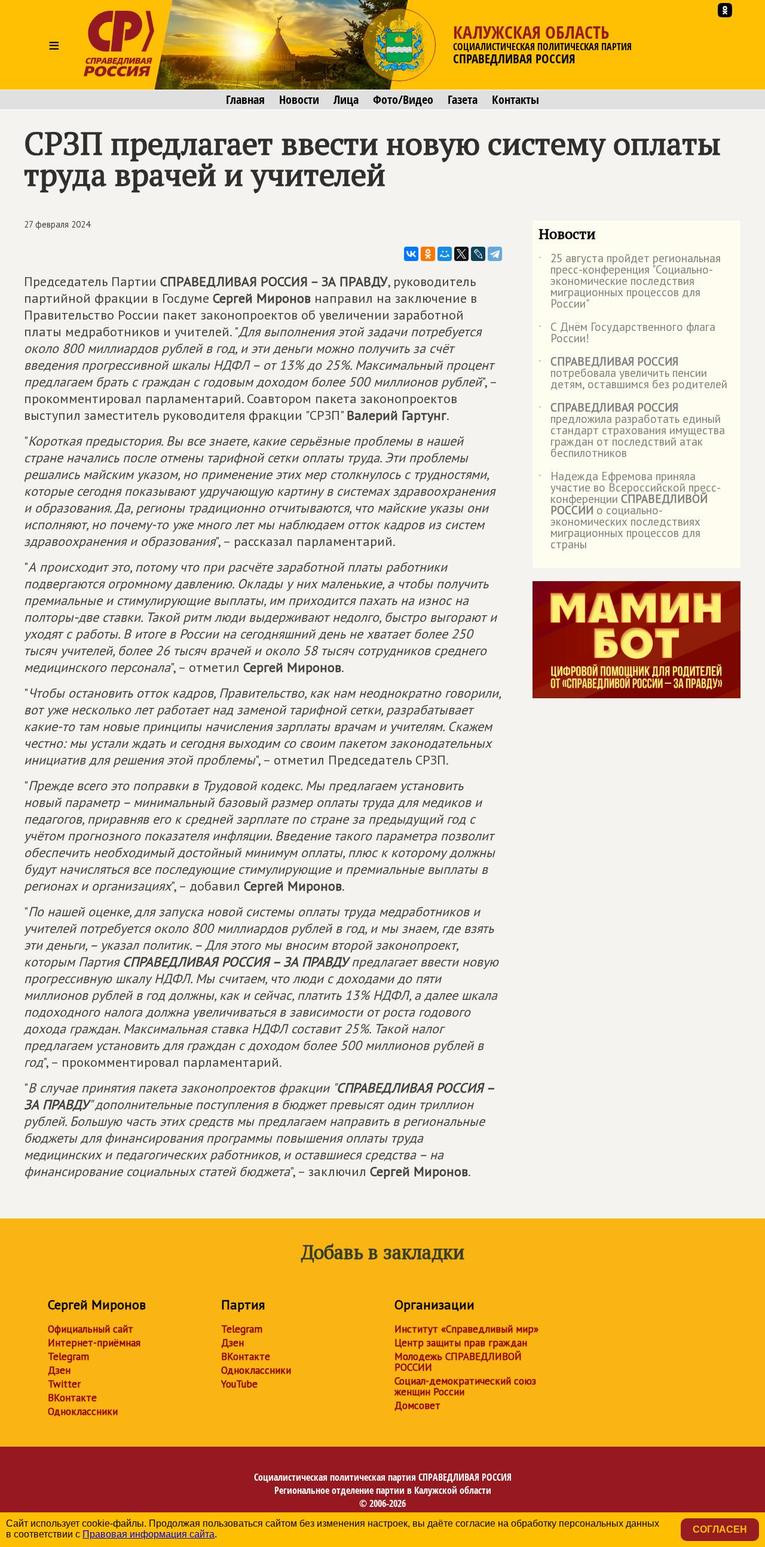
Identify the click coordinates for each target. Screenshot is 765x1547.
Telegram (68, 1356)
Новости (299, 99)
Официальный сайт (90, 1329)
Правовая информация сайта (148, 1534)
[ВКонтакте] (411, 254)
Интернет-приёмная (94, 1342)
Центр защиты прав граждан (460, 1342)
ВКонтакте (72, 1397)
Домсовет (417, 1405)
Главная (245, 99)
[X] (461, 254)
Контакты (515, 99)
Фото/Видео (403, 99)
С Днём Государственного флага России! (626, 333)
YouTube (239, 1384)
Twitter (64, 1384)
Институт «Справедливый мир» (466, 1329)
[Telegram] (495, 254)
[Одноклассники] (428, 254)
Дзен (59, 1370)
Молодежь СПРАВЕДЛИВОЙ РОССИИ (458, 1362)
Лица (346, 99)
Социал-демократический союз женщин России (465, 1386)
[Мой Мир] (444, 254)
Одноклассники (83, 1411)
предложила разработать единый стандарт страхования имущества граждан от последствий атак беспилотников (631, 431)
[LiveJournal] (478, 254)
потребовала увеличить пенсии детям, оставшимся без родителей (632, 373)
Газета (463, 99)
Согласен (720, 1529)
